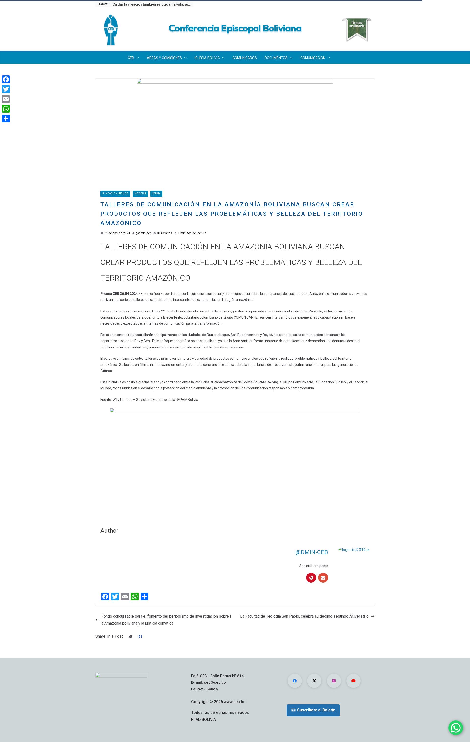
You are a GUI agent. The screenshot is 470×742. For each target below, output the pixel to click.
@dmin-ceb (143, 233)
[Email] (6, 99)
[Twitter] (6, 89)
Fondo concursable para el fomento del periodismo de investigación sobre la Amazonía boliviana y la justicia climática (166, 620)
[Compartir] (6, 118)
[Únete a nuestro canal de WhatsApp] (455, 727)
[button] (136, 57)
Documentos (276, 58)
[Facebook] (6, 79)
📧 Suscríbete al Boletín (313, 710)
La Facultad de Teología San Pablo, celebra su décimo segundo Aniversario (304, 616)
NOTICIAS (140, 193)
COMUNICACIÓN (312, 58)
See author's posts (313, 566)
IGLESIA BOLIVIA (207, 58)
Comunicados (245, 58)
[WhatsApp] (6, 109)
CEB (131, 58)
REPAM (156, 193)
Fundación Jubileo (115, 193)
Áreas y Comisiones (164, 58)
